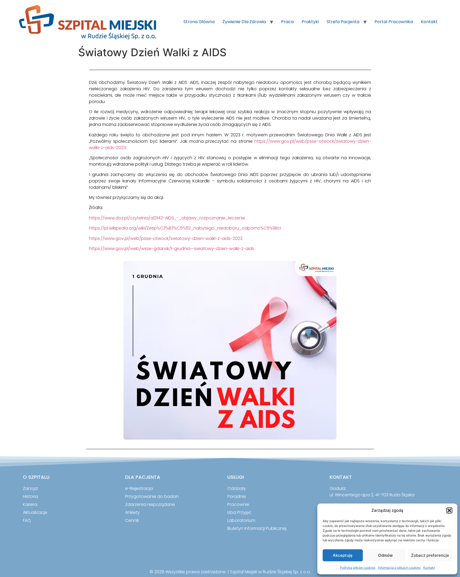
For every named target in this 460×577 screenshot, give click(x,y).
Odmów (385, 555)
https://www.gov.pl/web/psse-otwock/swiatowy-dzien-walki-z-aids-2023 (166, 238)
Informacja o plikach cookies (399, 568)
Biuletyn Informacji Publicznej (256, 528)
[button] (449, 510)
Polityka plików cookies (357, 568)
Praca (287, 22)
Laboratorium (241, 520)
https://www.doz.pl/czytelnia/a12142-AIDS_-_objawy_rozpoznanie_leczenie (167, 218)
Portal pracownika (394, 22)
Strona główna (199, 22)
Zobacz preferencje (430, 555)
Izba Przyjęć (239, 512)
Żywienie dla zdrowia (244, 22)
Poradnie (236, 496)
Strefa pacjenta (343, 22)
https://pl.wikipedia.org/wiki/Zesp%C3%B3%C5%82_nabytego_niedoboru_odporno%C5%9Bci (185, 228)
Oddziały (236, 488)
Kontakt (429, 568)
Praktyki (310, 22)
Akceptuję (342, 555)
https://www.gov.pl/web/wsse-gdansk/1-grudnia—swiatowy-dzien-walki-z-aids (171, 248)
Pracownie (238, 504)
